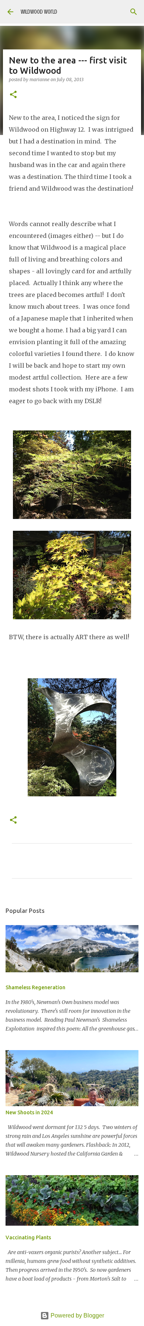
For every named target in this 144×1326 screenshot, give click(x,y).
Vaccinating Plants (28, 1237)
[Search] (133, 12)
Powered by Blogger (76, 1315)
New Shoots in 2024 (29, 1112)
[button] (13, 95)
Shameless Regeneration (35, 987)
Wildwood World (39, 11)
